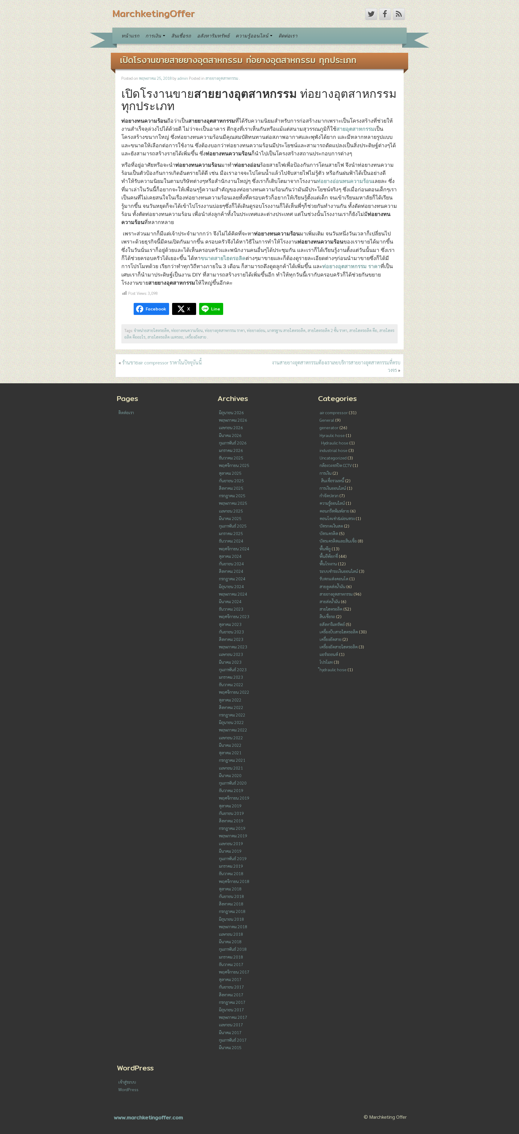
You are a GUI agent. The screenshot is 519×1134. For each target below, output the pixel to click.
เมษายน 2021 (231, 767)
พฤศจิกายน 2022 (234, 692)
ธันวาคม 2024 (231, 540)
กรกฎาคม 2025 (232, 495)
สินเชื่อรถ (181, 35)
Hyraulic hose (332, 435)
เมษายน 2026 (231, 427)
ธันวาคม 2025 (231, 457)
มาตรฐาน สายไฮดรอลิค (286, 330)
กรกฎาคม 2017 (232, 1002)
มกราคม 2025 (231, 533)
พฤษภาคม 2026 (233, 420)
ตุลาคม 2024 (230, 556)
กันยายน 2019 (231, 813)
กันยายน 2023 (231, 631)
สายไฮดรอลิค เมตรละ (165, 337)
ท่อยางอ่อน (256, 330)
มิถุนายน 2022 (231, 722)
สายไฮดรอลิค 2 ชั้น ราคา (327, 330)
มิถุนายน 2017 (231, 1009)
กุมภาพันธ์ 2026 (233, 442)
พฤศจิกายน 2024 (234, 548)
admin (182, 78)
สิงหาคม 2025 (231, 488)
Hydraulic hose (334, 442)
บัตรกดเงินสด (331, 525)
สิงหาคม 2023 (231, 639)
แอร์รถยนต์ (329, 654)
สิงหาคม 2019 (231, 820)
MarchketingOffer (153, 13)
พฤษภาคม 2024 (233, 594)
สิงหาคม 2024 (231, 571)
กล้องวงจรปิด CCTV (336, 465)
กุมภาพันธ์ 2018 (233, 949)
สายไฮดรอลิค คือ (363, 330)
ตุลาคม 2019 (230, 805)
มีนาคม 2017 (230, 1032)
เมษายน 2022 (231, 737)
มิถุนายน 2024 (231, 586)
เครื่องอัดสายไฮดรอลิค (339, 646)
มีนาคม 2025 (230, 518)
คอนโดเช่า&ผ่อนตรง (337, 518)
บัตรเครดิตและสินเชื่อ (338, 540)
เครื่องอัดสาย (195, 337)
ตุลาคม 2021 (230, 752)
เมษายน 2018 (231, 934)
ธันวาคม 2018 (231, 873)
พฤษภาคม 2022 (233, 729)
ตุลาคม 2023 (230, 624)
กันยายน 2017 (231, 986)
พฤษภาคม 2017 (233, 1017)
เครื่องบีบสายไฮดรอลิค (339, 631)
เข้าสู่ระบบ (127, 1082)
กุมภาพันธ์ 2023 (233, 669)
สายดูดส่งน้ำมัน (332, 586)
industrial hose (334, 450)
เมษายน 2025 (231, 510)
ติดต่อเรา (287, 35)
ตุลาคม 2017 (230, 979)
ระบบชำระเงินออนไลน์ (339, 571)
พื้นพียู (325, 548)
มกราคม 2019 (231, 866)
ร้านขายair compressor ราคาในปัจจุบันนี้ (162, 362)
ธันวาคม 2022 (231, 684)
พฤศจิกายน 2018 (234, 881)
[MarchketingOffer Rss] (399, 14)
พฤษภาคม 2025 (233, 503)
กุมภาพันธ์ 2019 (233, 858)
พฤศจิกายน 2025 (234, 465)
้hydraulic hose (333, 669)
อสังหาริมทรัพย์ (213, 35)
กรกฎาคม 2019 (232, 828)
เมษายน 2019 (231, 843)
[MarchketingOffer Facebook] (385, 14)
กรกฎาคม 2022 (232, 714)
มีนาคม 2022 (230, 745)
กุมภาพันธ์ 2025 (233, 525)
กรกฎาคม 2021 (232, 760)
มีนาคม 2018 (230, 941)
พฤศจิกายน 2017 (234, 971)
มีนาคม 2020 (230, 775)
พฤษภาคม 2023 (233, 646)
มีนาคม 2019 (230, 851)
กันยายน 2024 (231, 563)
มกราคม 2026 (231, 450)
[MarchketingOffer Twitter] (371, 14)
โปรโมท (326, 662)
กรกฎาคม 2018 (232, 911)
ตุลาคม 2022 (230, 699)
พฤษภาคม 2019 (233, 835)
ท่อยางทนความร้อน (187, 330)
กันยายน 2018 (231, 896)
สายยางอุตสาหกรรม (221, 78)
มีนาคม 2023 (230, 662)
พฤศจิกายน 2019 (234, 797)
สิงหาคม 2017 (231, 994)
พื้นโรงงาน (328, 563)
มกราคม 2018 (231, 956)
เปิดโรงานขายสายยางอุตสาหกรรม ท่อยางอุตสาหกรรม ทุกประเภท (238, 60)
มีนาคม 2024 (230, 601)
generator (329, 427)
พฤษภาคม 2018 (233, 926)
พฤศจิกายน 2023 (234, 616)
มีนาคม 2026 (230, 435)
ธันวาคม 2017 (231, 964)
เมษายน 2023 (231, 654)
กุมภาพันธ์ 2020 (233, 782)
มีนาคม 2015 (230, 1047)
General (327, 420)
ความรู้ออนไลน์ (252, 35)
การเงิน (153, 35)
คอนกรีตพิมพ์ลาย (334, 510)
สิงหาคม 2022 (231, 707)
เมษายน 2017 (231, 1024)
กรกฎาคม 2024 (232, 578)
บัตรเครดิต (329, 533)
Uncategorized (333, 457)
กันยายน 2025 (231, 480)
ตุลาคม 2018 (230, 888)
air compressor (334, 412)
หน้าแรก (130, 35)
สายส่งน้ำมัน (330, 601)
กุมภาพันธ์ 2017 (233, 1040)
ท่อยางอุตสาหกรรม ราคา (225, 330)
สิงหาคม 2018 (231, 903)
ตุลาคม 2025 (230, 473)
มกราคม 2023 (231, 677)
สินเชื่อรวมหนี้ (332, 480)
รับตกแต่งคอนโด (334, 578)
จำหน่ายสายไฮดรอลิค (151, 330)
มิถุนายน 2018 (231, 919)
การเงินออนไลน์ (333, 488)
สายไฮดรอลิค (331, 609)
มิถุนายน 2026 (231, 412)
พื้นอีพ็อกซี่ (329, 556)
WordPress (128, 1089)
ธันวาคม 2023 (231, 609)
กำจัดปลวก (329, 495)
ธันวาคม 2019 (231, 790)
